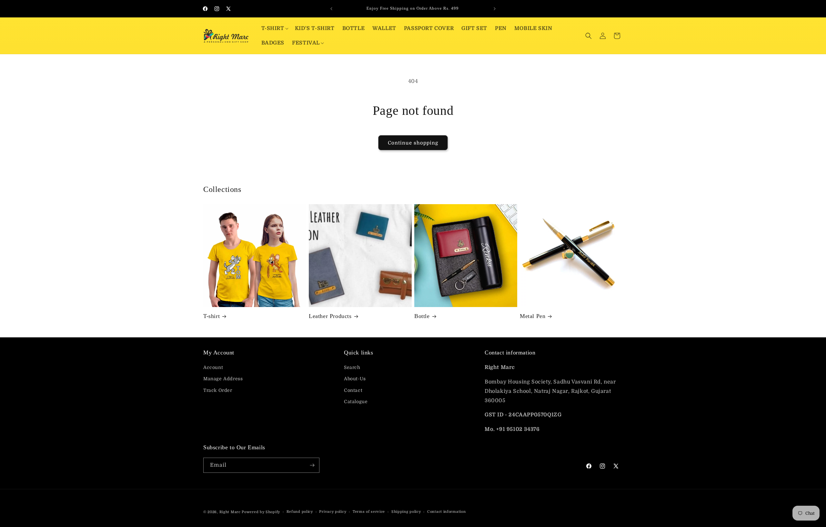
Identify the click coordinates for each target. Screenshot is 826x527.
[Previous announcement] (331, 9)
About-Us (355, 378)
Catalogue (356, 401)
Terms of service (369, 512)
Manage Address (223, 378)
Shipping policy (406, 512)
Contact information (446, 512)
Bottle (422, 316)
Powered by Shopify (261, 512)
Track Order (217, 390)
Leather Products (330, 316)
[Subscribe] (312, 465)
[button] (274, 28)
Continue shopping (413, 143)
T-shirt (211, 316)
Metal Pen (532, 316)
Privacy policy (332, 512)
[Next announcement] (495, 9)
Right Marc (230, 512)
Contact (353, 390)
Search (352, 367)
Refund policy (300, 512)
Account (213, 367)
